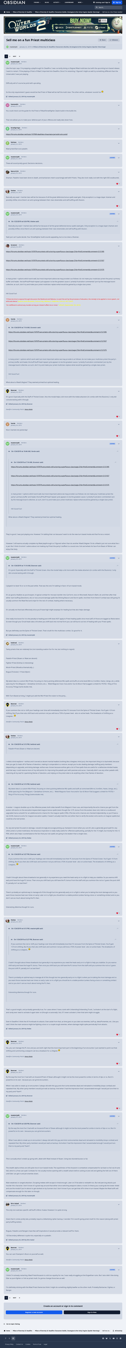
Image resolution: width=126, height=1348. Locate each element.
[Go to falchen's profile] (7, 143)
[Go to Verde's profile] (7, 320)
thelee (13, 190)
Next (14, 56)
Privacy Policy (9, 1344)
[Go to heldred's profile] (7, 644)
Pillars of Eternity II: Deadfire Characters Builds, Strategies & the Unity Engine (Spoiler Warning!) (69, 47)
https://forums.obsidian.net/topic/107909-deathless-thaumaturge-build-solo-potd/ (37, 134)
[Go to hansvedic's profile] (7, 105)
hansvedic (14, 104)
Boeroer (14, 390)
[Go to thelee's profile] (7, 191)
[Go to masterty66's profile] (7, 47)
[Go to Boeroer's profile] (7, 391)
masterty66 (13, 47)
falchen (13, 142)
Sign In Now (92, 1312)
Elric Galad (15, 1203)
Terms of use (37, 1344)
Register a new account (34, 1312)
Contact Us (19, 1344)
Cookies (27, 1344)
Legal (45, 1344)
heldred (14, 643)
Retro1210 (15, 171)
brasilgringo (15, 128)
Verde (13, 319)
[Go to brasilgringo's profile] (7, 129)
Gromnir (14, 245)
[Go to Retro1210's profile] (7, 172)
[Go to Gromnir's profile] (7, 246)
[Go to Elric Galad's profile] (7, 1204)
